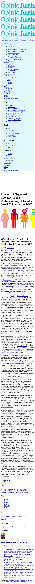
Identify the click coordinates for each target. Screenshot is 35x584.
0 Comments (10, 248)
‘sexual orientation (19, 305)
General (20, 489)
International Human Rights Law (18, 491)
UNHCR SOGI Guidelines (19, 410)
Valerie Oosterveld (22, 346)
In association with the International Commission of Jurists (17, 40)
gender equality (5, 516)
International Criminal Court (18, 516)
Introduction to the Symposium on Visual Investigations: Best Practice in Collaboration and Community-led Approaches (18, 562)
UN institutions (22, 284)
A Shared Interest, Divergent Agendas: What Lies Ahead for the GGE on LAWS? (18, 558)
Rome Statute (7, 280)
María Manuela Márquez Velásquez (14, 542)
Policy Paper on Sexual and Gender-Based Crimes (16, 269)
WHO (12, 296)
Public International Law (26, 492)
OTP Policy (20, 360)
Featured (14, 489)
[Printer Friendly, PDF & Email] (7, 482)
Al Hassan (6, 273)
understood (7, 307)
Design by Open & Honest (17, 580)
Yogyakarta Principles (11, 297)
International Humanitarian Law (10, 492)
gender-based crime (7, 352)
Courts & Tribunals (6, 489)
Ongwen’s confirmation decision (11, 445)
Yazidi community (15, 351)
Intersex (3, 395)
